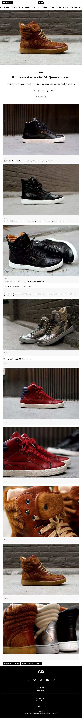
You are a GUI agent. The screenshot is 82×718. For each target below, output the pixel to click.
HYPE (59, 7)
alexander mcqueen (31, 663)
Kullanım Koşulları (41, 700)
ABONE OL (7, 2)
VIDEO (52, 7)
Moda (41, 72)
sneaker (8, 663)
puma (16, 663)
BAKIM (6, 7)
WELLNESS (42, 7)
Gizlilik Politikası (41, 698)
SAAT (34, 7)
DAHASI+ (73, 7)
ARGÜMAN (15, 7)
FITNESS (26, 7)
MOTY (65, 7)
